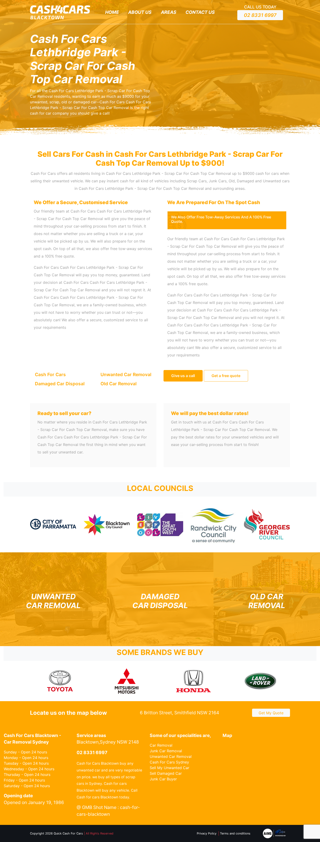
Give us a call (183, 375)
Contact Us (200, 12)
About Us (140, 12)
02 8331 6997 (260, 15)
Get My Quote (271, 713)
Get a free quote (226, 375)
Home (112, 12)
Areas (168, 12)
